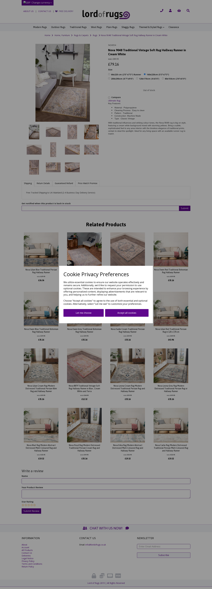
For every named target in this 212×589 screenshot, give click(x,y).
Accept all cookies (126, 312)
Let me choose (83, 312)
